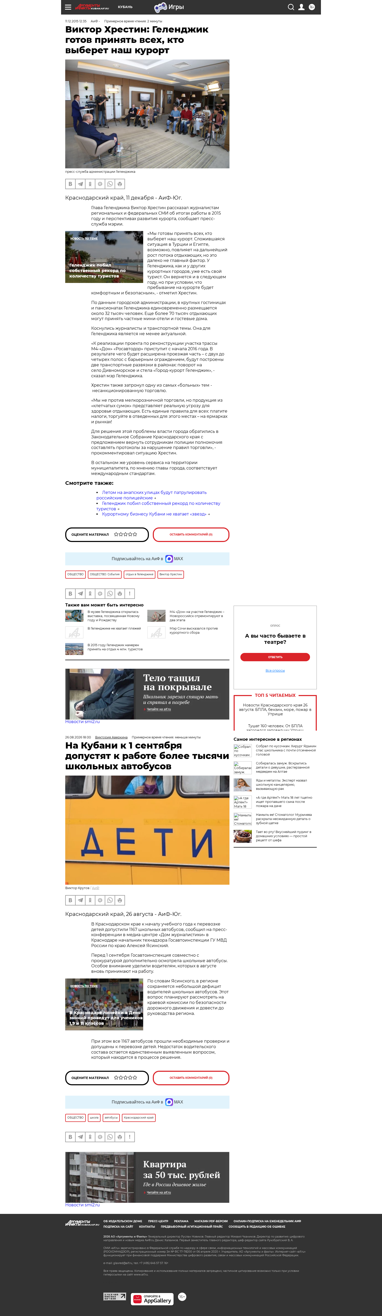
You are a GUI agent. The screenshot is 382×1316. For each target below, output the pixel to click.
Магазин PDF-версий (211, 1221)
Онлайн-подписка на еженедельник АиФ (267, 1221)
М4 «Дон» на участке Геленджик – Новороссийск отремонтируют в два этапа (197, 616)
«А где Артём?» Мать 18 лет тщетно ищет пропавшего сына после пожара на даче (284, 802)
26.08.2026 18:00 (78, 737)
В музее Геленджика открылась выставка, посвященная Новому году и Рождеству (114, 616)
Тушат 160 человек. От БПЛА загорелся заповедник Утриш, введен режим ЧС (275, 730)
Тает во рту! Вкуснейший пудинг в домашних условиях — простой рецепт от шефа (283, 836)
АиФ (95, 888)
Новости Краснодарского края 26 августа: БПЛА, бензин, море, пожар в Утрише (275, 709)
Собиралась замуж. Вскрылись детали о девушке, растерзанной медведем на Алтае (282, 767)
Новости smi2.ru (82, 721)
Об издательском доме (122, 1221)
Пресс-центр (158, 1221)
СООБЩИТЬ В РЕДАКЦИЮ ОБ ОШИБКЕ (257, 1226)
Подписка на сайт (118, 1226)
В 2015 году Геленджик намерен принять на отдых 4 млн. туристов (115, 647)
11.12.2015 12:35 (76, 21)
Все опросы (275, 670)
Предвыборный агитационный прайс (192, 1226)
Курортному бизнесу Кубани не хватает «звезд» (154, 514)
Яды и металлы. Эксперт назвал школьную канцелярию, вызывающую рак (281, 784)
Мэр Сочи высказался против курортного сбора (194, 630)
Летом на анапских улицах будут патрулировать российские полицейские (151, 495)
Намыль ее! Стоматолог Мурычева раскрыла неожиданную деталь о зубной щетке (284, 819)
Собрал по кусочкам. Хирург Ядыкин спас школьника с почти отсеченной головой (286, 750)
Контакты (147, 1226)
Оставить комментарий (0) (191, 534)
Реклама (181, 1221)
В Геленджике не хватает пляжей (114, 628)
